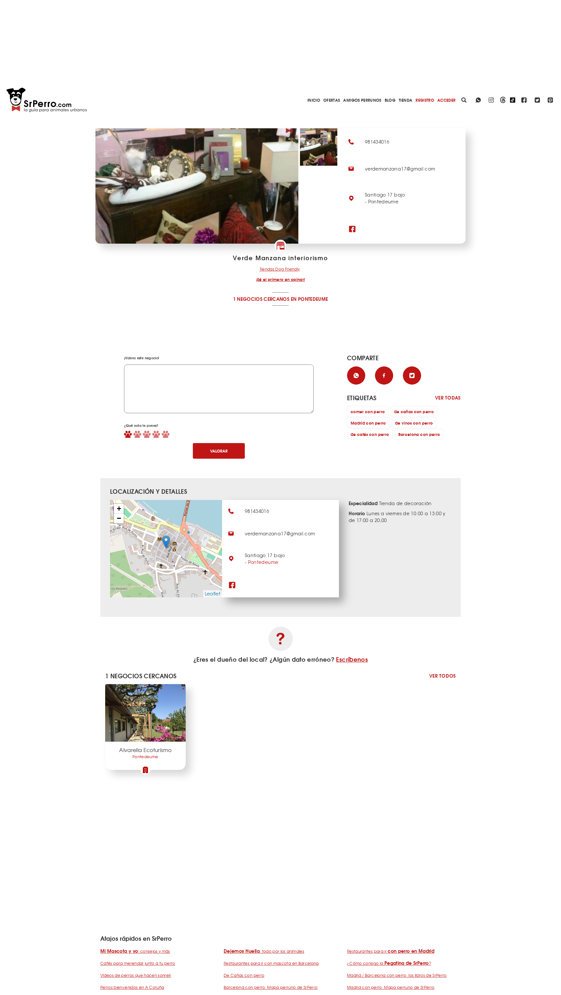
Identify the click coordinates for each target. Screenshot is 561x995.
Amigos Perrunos (362, 100)
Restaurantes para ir (390, 951)
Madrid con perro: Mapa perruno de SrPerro (390, 987)
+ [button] (119, 508)
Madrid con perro (368, 423)
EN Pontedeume (309, 298)
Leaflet (212, 593)
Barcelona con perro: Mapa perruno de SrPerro (271, 987)
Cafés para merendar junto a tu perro (137, 963)
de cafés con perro (370, 434)
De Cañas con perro (244, 975)
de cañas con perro (414, 411)
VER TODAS (448, 397)
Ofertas (331, 100)
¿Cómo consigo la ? (389, 963)
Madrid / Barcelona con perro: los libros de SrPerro (397, 975)
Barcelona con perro (419, 434)
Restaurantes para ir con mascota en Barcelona (271, 963)
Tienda (405, 100)
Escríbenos (352, 659)
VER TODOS (442, 675)
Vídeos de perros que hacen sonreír (135, 975)
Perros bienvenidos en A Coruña (132, 987)
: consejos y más (135, 951)
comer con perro (368, 411)
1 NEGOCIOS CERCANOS (261, 298)
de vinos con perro (414, 423)
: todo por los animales (264, 951)
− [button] (119, 518)
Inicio (313, 100)
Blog (390, 100)
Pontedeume (263, 562)
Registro (425, 100)
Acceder (446, 100)
